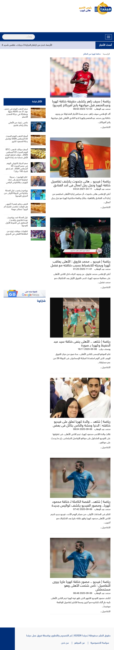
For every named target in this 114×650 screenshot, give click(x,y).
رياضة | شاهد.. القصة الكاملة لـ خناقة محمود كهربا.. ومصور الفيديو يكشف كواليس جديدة (81, 504)
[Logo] (83, 8)
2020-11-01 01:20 (82, 269)
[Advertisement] (57, 24)
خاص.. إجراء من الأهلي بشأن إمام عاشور (18, 124)
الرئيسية (106, 54)
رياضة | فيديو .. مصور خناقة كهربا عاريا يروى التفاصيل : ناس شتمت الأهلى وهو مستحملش (81, 586)
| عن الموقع (83, 643)
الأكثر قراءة (37, 101)
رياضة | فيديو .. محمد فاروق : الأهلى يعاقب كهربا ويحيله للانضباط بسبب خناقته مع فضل (80, 264)
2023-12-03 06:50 (82, 109)
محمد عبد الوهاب (102, 109)
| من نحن (68, 643)
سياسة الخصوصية (100, 643)
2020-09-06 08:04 (82, 429)
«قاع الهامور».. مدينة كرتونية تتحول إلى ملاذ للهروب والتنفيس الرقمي (17, 180)
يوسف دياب (104, 349)
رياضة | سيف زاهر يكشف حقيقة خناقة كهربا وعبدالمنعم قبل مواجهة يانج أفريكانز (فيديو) (81, 103)
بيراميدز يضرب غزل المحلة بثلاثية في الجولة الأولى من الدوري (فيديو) (16, 193)
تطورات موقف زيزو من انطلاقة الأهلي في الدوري (16, 232)
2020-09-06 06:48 (82, 593)
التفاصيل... (105, 127)
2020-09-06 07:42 (82, 509)
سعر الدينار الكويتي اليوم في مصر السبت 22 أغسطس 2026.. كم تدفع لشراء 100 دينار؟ (17, 167)
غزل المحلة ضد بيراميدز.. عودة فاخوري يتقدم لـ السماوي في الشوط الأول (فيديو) (17, 221)
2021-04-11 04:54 (82, 189)
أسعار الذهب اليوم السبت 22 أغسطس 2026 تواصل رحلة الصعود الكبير (16, 139)
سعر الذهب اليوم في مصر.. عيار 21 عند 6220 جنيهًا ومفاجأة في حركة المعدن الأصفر (16, 113)
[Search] (3, 35)
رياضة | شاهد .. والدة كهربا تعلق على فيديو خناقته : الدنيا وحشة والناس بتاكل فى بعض (81, 424)
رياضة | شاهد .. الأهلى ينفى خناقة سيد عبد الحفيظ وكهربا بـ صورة (82, 344)
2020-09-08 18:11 (87, 349)
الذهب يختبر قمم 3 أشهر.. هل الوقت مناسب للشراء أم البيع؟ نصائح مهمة (16, 207)
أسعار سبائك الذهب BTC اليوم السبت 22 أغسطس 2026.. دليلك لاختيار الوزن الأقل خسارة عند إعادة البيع (16, 153)
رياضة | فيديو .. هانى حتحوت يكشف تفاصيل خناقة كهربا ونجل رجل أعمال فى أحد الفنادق (80, 184)
